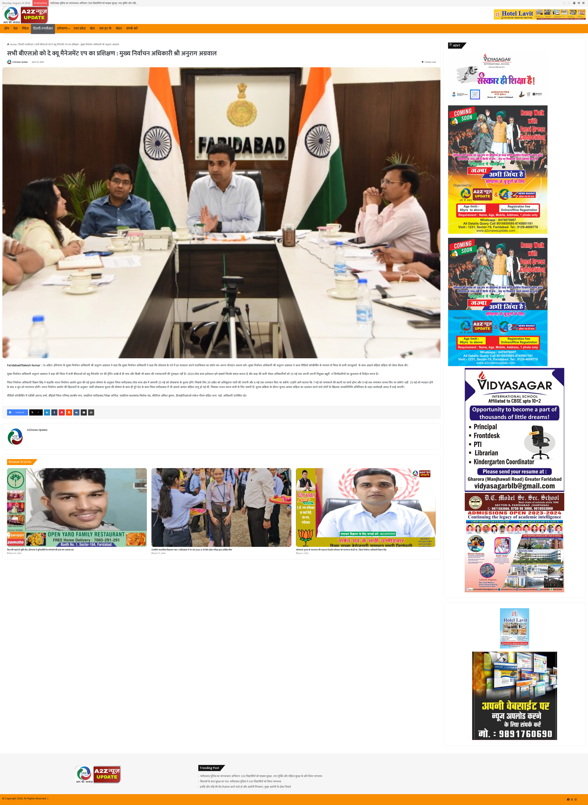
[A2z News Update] (25, 15)
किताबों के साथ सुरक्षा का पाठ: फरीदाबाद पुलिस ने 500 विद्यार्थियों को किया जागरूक (240, 781)
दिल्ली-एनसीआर (43, 28)
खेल (92, 28)
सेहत (119, 28)
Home (13, 44)
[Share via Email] (84, 412)
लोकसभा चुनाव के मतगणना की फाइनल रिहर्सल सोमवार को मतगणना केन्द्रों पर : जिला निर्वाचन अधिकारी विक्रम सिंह (341, 550)
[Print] (91, 412)
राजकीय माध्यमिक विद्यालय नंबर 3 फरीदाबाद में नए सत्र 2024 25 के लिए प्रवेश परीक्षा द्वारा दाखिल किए (191, 550)
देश (15, 28)
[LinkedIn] (47, 412)
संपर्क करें (132, 28)
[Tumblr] (54, 412)
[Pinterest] (62, 412)
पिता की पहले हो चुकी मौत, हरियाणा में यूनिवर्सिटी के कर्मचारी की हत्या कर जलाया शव (40, 550)
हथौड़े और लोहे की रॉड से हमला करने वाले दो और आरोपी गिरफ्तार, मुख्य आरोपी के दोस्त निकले (245, 786)
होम (6, 28)
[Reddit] (69, 412)
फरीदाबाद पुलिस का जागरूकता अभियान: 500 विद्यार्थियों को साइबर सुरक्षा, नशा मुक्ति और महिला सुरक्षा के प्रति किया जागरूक (261, 776)
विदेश (25, 28)
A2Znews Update (20, 62)
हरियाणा (62, 28)
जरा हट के (105, 28)
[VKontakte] (76, 412)
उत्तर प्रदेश (80, 28)
